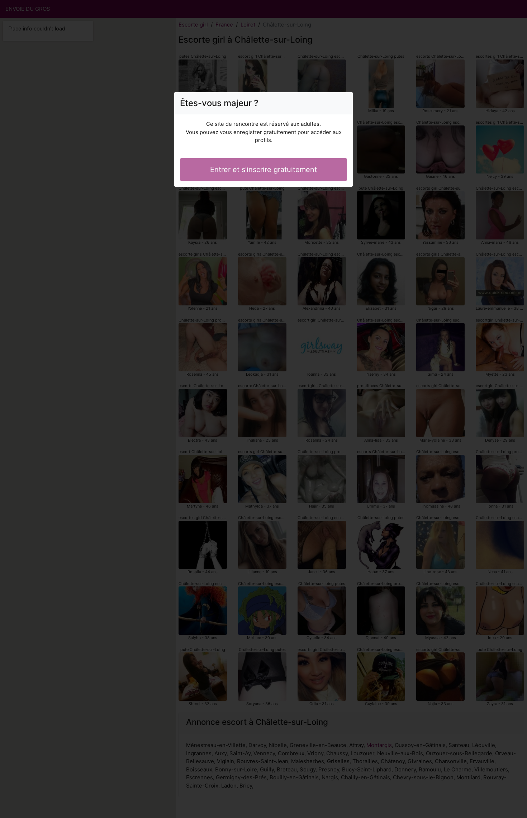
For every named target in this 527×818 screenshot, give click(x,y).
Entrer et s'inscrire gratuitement (263, 169)
